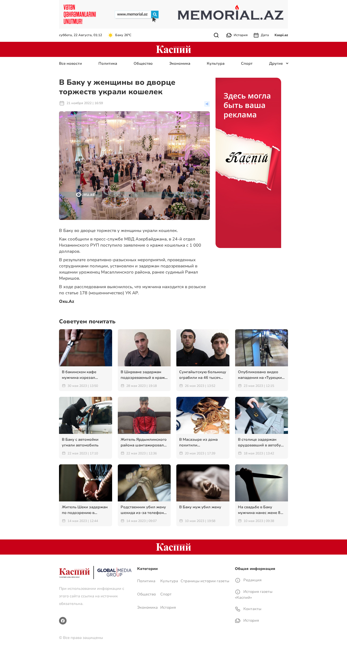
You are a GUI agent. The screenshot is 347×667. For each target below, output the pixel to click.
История (241, 35)
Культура (215, 63)
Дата (265, 35)
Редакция (252, 580)
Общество (143, 63)
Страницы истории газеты (205, 581)
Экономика (179, 63)
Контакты (251, 608)
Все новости (70, 63)
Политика (107, 63)
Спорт (247, 63)
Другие (276, 63)
